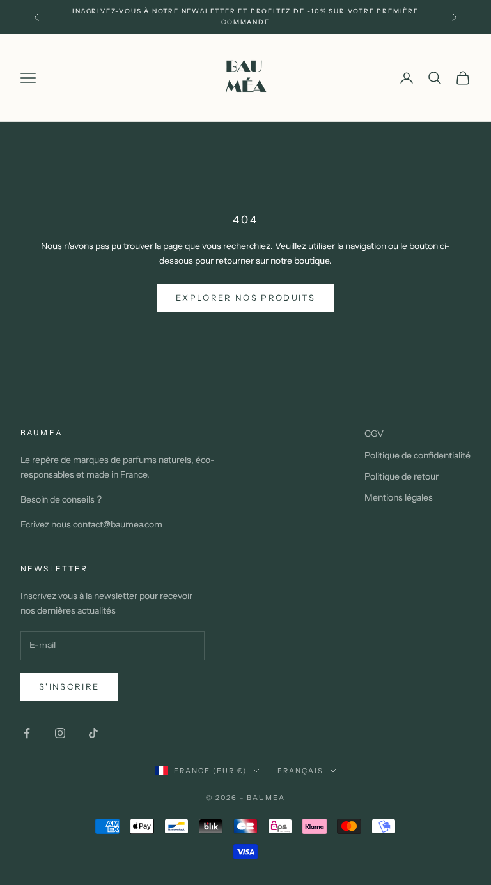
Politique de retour (401, 476)
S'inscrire (69, 686)
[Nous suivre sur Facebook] (26, 733)
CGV (374, 433)
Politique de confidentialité (417, 455)
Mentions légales (398, 497)
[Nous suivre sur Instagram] (60, 733)
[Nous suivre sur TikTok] (93, 733)
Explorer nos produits (245, 297)
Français (300, 770)
